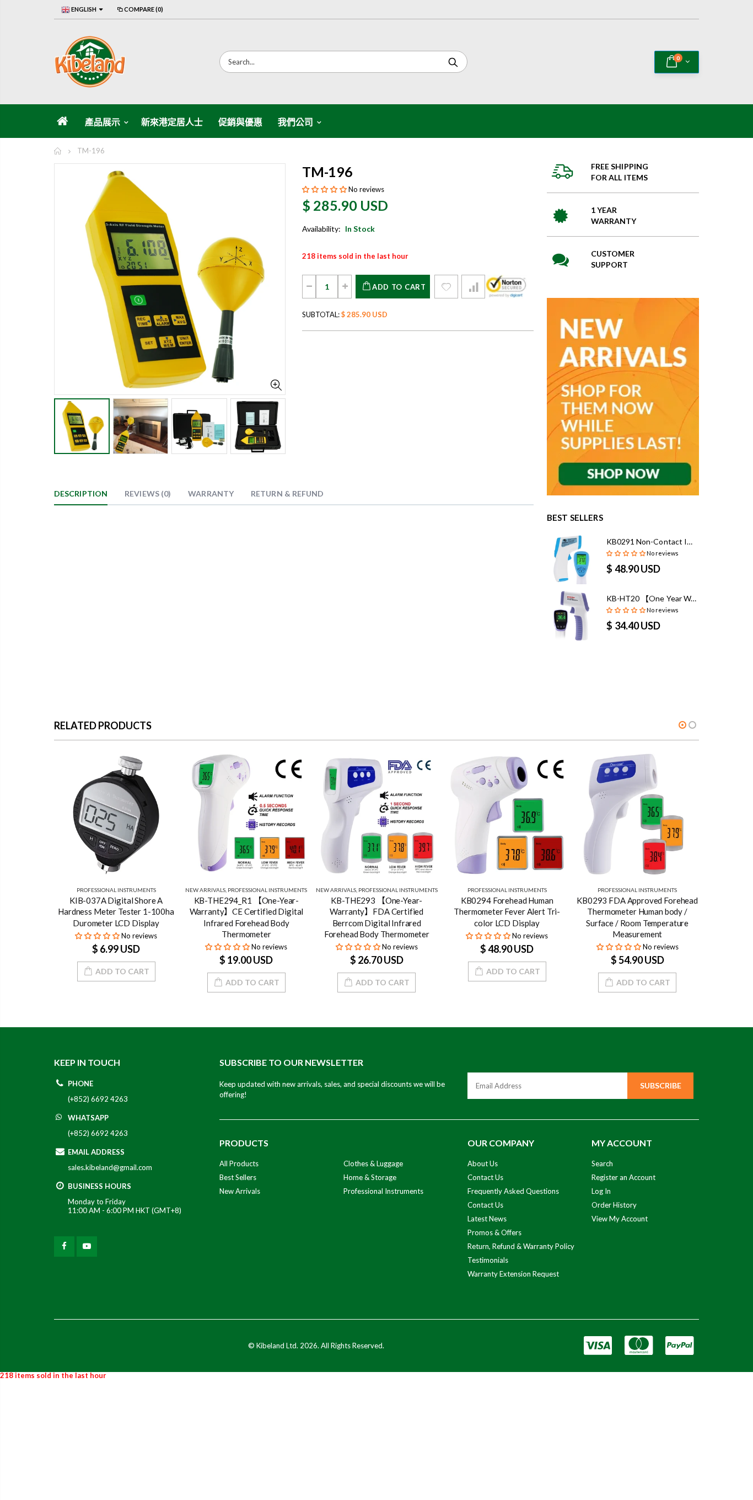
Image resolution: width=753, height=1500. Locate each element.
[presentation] (65, 425)
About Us (482, 1163)
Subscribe (660, 1085)
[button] (324, 189)
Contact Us (485, 1177)
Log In (601, 1191)
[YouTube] (87, 1246)
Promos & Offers (494, 1232)
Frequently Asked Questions (513, 1191)
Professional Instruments (116, 890)
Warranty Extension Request (513, 1273)
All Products (239, 1163)
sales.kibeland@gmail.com (110, 1167)
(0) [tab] (148, 493)
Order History (614, 1204)
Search (453, 61)
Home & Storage (369, 1177)
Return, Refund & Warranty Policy (520, 1246)
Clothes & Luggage (373, 1163)
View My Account (619, 1218)
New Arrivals (205, 890)
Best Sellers (237, 1177)
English (83, 9)
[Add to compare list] (473, 286)
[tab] (80, 494)
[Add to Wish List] (446, 286)
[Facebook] (64, 1246)
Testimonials (487, 1260)
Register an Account (623, 1177)
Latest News (487, 1218)
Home (58, 150)
